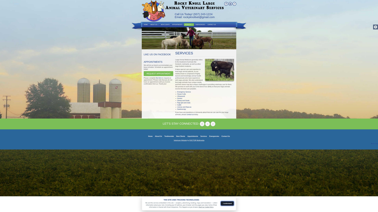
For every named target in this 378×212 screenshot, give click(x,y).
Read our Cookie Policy (206, 207)
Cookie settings (189, 151)
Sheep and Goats (183, 100)
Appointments (177, 24)
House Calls (181, 94)
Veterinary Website (180, 140)
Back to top (374, 143)
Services (188, 24)
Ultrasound (181, 96)
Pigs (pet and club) (183, 103)
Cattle (179, 105)
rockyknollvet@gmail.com (199, 17)
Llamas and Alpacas (184, 107)
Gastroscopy (181, 109)
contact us (190, 114)
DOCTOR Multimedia (196, 140)
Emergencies (200, 24)
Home (146, 24)
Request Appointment (158, 74)
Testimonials (169, 136)
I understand (227, 203)
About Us (153, 24)
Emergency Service (184, 92)
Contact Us (212, 24)
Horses (179, 98)
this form (159, 78)
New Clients (165, 24)
